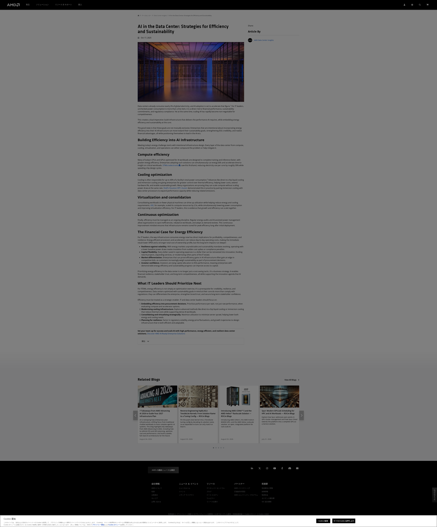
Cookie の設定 (323, 521)
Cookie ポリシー (114, 525)
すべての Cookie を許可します (344, 521)
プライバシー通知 (98, 525)
